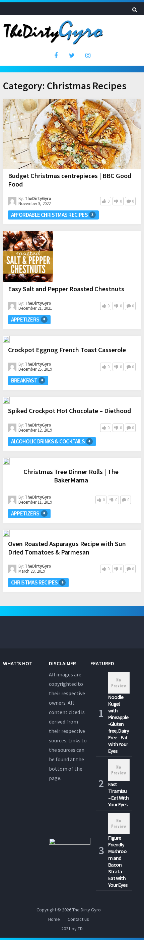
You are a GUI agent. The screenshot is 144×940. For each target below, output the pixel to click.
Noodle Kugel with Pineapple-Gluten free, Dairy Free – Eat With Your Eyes (118, 724)
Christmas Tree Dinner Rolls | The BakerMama (71, 475)
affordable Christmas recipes (49, 215)
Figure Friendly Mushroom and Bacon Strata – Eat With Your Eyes (117, 861)
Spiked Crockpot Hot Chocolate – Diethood (69, 410)
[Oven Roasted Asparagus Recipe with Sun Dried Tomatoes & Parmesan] (6, 533)
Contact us (78, 919)
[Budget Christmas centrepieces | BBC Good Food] (72, 134)
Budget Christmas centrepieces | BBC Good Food (69, 179)
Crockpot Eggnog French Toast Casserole (67, 349)
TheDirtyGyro (38, 198)
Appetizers (25, 319)
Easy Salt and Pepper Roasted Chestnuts (66, 288)
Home (54, 919)
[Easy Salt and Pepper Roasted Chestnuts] (28, 256)
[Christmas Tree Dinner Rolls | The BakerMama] (6, 461)
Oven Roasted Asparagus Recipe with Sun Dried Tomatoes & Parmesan (67, 547)
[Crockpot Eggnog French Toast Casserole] (6, 339)
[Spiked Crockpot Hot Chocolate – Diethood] (6, 400)
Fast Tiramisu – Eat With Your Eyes (118, 794)
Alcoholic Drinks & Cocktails (48, 441)
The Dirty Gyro (86, 910)
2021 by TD (72, 929)
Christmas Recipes (34, 582)
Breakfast (24, 380)
